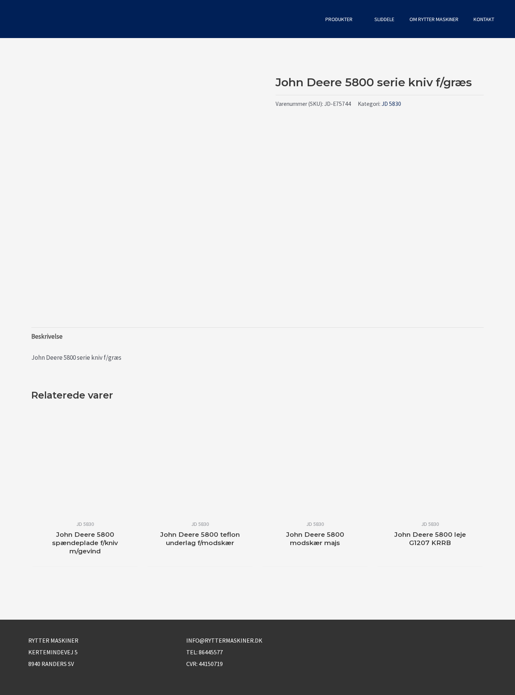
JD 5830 (391, 103)
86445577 (211, 652)
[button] (307, 19)
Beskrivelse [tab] (47, 336)
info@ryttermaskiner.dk (224, 640)
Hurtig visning (85, 508)
